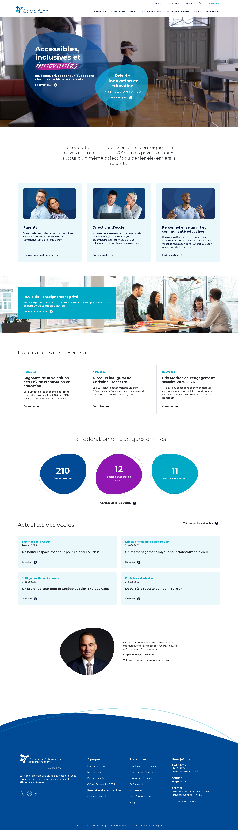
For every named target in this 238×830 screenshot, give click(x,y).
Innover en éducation (151, 11)
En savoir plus (43, 85)
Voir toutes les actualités (198, 523)
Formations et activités (177, 11)
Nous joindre (174, 4)
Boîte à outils (212, 11)
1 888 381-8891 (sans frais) (186, 771)
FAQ (132, 802)
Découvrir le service (35, 311)
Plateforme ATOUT (140, 796)
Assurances (158, 4)
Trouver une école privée (38, 255)
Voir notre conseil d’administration (144, 660)
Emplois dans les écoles (143, 766)
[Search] (202, 3)
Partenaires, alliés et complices (104, 790)
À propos (190, 4)
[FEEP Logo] (33, 10)
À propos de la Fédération (115, 503)
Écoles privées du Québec (124, 11)
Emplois (198, 11)
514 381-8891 (179, 768)
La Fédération (99, 11)
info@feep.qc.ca (180, 781)
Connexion (213, 3)
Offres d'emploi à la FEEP (101, 784)
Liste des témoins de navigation (149, 825)
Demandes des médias (184, 801)
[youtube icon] (29, 793)
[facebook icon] (23, 793)
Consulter (29, 406)
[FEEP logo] (40, 761)
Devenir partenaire (97, 796)
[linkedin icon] (36, 793)
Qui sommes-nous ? (98, 766)
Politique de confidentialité (119, 825)
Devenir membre (96, 778)
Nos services (94, 772)
